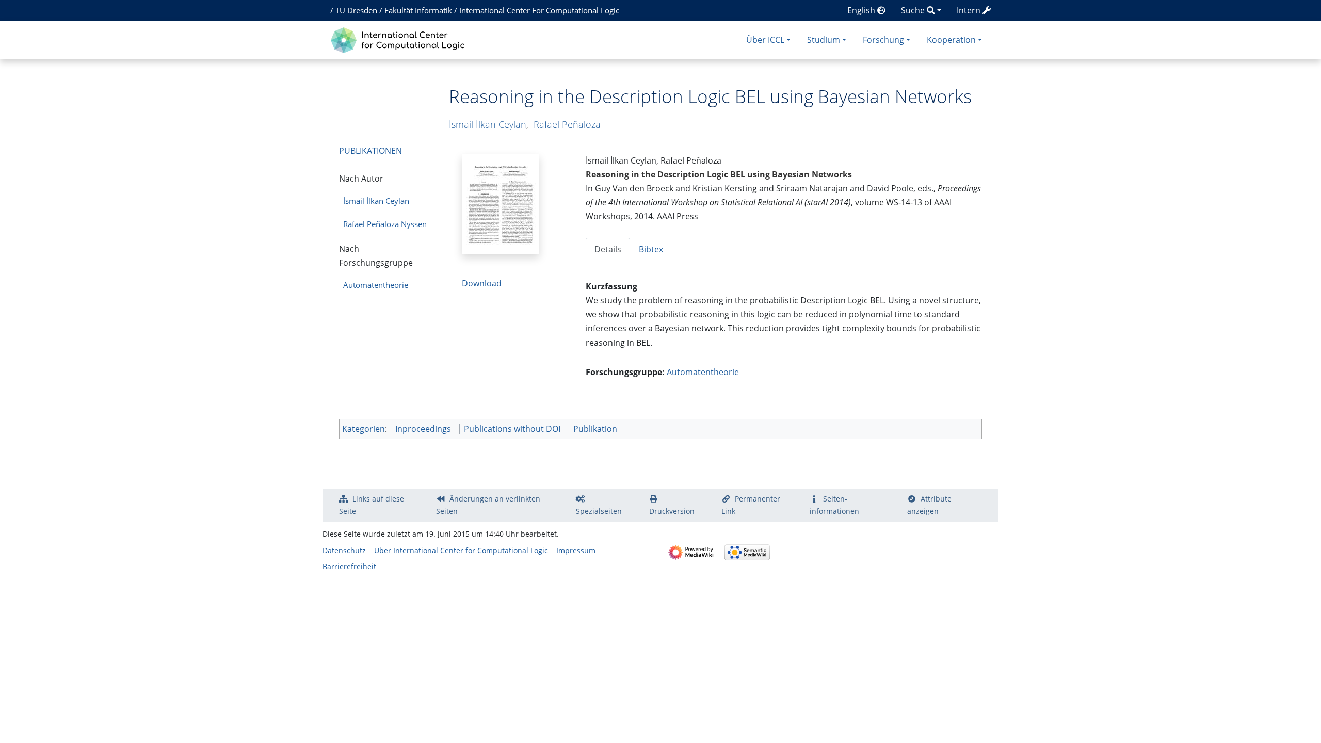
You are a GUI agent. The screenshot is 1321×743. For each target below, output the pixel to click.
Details (607, 249)
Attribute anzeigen (929, 505)
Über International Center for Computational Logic (461, 550)
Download (482, 283)
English (862, 10)
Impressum (575, 550)
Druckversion (672, 511)
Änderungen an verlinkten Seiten (488, 505)
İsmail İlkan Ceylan (376, 201)
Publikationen (370, 150)
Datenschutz (344, 550)
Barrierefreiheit (349, 566)
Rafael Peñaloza (567, 124)
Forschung (883, 39)
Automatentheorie (375, 285)
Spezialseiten (599, 511)
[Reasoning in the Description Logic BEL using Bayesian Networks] (500, 202)
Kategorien (363, 428)
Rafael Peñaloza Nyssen (385, 224)
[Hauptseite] (400, 39)
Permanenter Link (750, 505)
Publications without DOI (512, 428)
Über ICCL (765, 39)
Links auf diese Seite (371, 505)
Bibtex (651, 249)
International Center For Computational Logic (539, 10)
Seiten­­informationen (834, 505)
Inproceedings (423, 428)
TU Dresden (356, 10)
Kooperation (951, 39)
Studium (823, 39)
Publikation (595, 428)
